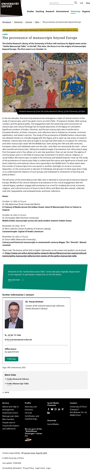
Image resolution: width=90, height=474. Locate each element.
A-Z (81, 3)
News (37, 22)
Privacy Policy (28, 468)
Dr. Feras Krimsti (34, 301)
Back (7, 392)
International (62, 11)
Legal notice (40, 468)
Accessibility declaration (12, 468)
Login (48, 468)
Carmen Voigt (29, 453)
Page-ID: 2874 (41, 453)
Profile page (11, 359)
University (75, 11)
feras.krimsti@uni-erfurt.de (19, 339)
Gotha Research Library (18, 379)
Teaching (40, 11)
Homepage (6, 22)
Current (28, 22)
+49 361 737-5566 (14, 335)
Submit (75, 3)
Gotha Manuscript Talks (18, 383)
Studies (30, 11)
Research (50, 11)
